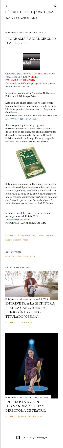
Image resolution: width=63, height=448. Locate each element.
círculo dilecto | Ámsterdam (30, 12)
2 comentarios (25, 322)
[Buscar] (56, 5)
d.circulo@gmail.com (18, 219)
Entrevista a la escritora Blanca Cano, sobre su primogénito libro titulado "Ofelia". (30, 310)
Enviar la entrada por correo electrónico (37, 235)
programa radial (20, 239)
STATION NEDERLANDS (22, 118)
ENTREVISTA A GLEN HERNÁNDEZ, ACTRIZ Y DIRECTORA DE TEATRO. (25, 406)
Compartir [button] (10, 235)
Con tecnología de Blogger (34, 437)
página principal (17, 18)
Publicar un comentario (20, 256)
